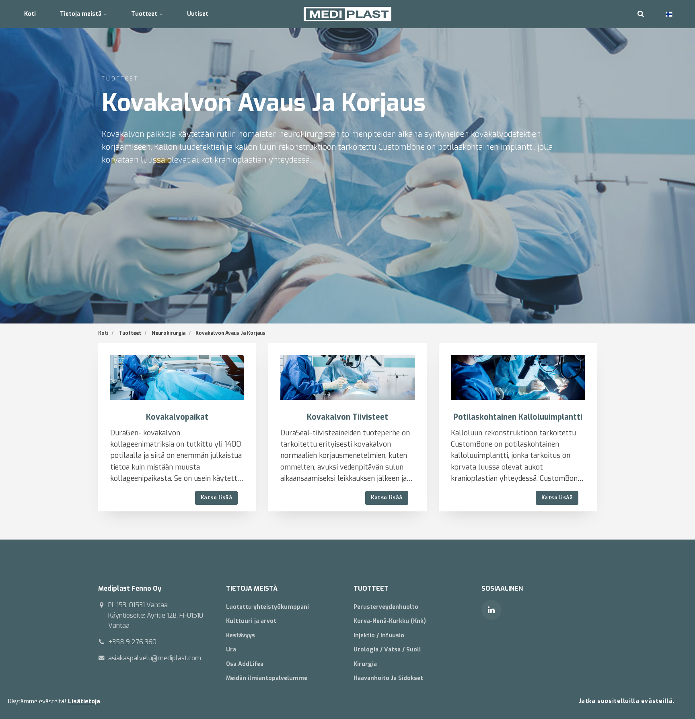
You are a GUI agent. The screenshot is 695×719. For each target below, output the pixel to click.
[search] (641, 14)
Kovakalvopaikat (177, 417)
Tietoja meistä (81, 14)
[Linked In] (491, 610)
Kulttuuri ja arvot (251, 621)
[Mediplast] (348, 14)
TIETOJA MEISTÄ (252, 588)
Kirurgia (365, 664)
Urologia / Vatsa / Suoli (387, 649)
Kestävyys (240, 635)
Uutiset (197, 14)
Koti (30, 14)
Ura (231, 649)
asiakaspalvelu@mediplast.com (154, 658)
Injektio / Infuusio (379, 635)
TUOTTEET (371, 588)
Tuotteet (145, 14)
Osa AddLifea (244, 664)
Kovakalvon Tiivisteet (347, 417)
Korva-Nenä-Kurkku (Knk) (390, 621)
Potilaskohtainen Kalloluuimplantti (517, 417)
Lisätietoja (84, 701)
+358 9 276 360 (132, 642)
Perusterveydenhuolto (386, 607)
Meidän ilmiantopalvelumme (266, 678)
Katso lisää (216, 497)
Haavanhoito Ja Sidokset (388, 678)
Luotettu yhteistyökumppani (267, 607)
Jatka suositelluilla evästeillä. (626, 701)
